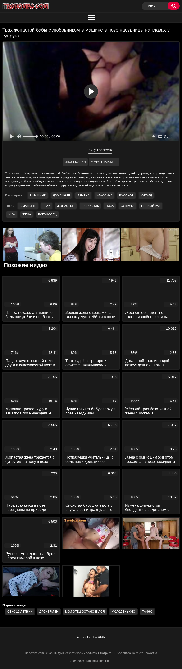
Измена (83, 195)
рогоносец (47, 214)
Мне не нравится (81, 151)
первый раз (150, 206)
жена (26, 214)
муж (11, 214)
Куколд (146, 195)
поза (110, 206)
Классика (104, 195)
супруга (127, 206)
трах (46, 206)
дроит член (48, 611)
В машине (38, 195)
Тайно (147, 611)
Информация (75, 162)
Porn (108, 661)
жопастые (66, 206)
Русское (126, 195)
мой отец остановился (85, 611)
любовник (90, 206)
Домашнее (61, 195)
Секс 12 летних (19, 611)
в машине (28, 206)
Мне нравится (70, 151)
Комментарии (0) (104, 162)
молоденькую (123, 611)
